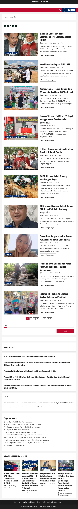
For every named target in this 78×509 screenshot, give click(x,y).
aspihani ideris (25, 402)
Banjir (14, 402)
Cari (5, 325)
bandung (19, 402)
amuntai (51, 402)
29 (44, 319)
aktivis (23, 407)
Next (49, 319)
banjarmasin (60, 402)
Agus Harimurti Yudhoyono (42, 402)
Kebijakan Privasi (34, 502)
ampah (33, 407)
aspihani (70, 402)
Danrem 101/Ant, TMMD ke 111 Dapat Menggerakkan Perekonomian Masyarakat (21, 128)
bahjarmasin (17, 407)
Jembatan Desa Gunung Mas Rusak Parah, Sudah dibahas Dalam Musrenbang (21, 274)
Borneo (26, 463)
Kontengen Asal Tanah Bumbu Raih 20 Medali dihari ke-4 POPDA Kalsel (21, 98)
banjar (39, 406)
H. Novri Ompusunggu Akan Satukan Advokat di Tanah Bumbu (21, 158)
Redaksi (43, 125)
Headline (8, 53)
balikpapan (32, 402)
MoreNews (42, 507)
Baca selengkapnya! (48, 55)
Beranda (17, 502)
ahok (5, 402)
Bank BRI (46, 407)
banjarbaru (11, 407)
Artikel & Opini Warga (30, 460)
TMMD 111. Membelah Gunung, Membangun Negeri (21, 186)
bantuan (6, 407)
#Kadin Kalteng (52, 407)
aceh (30, 407)
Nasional (32, 466)
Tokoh (26, 468)
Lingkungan (23, 137)
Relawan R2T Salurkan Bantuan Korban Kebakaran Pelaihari (21, 303)
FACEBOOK (71, 10)
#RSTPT (27, 407)
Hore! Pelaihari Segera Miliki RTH (21, 72)
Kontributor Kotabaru (65, 493)
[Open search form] (60, 10)
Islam (25, 466)
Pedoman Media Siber (50, 502)
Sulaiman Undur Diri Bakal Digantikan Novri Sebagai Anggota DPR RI (21, 44)
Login (61, 502)
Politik (15, 53)
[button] (4, 10)
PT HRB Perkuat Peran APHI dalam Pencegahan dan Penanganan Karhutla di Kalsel (29, 356)
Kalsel (15, 137)
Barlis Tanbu (44, 43)
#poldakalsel (10, 402)
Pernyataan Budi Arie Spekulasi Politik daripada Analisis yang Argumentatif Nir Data (30, 371)
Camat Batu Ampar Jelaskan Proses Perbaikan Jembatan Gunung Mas (21, 245)
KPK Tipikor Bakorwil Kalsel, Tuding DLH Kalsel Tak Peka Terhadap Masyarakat (21, 216)
